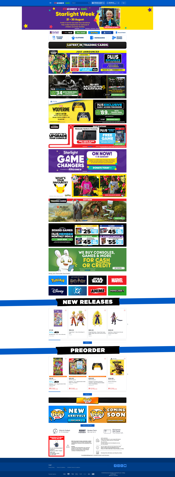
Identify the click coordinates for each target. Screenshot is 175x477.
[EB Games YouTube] (125, 465)
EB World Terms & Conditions (74, 467)
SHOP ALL (87, 342)
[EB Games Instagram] (118, 465)
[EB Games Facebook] (115, 465)
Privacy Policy (51, 467)
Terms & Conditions (61, 467)
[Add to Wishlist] (66, 310)
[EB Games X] (121, 465)
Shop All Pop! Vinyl (87, 425)
